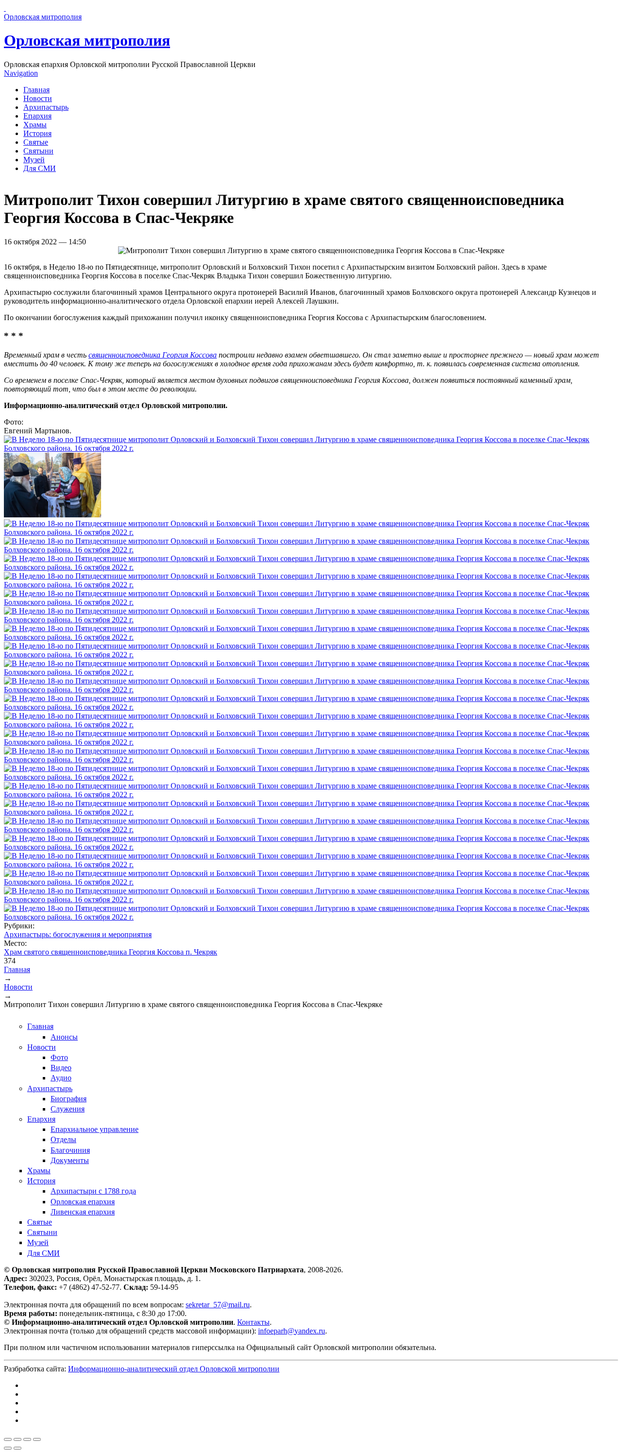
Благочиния (70, 1150)
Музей (34, 159)
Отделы (63, 1139)
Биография (68, 1099)
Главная (36, 90)
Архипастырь (46, 107)
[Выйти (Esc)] (8, 1439)
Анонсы (64, 1037)
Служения (68, 1109)
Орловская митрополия (87, 40)
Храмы (35, 124)
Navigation (21, 73)
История (37, 133)
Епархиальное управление (94, 1129)
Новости (37, 98)
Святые (35, 142)
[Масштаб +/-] (37, 1439)
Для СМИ (39, 168)
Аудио (61, 1078)
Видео (61, 1067)
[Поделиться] (17, 1439)
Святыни (38, 151)
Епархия (37, 116)
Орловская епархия (83, 1201)
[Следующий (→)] (17, 1448)
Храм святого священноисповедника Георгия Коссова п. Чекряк (110, 952)
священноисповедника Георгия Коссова (152, 355)
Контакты (253, 1322)
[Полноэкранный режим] (27, 1439)
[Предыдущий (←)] (8, 1448)
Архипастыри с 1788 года (93, 1191)
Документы (70, 1160)
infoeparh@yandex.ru (291, 1331)
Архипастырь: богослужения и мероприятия (78, 934)
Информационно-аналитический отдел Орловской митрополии (173, 1369)
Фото (59, 1057)
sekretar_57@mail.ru (218, 1304)
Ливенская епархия (83, 1212)
